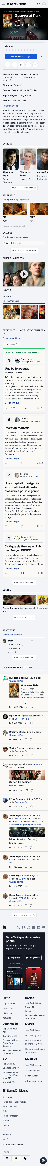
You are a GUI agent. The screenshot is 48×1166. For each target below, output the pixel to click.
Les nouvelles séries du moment (35, 1017)
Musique (31, 1059)
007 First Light (10, 1036)
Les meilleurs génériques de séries (25, 824)
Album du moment (34, 1081)
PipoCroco (14, 715)
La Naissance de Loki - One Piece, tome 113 (11, 1075)
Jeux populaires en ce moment (12, 1052)
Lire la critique (12, 403)
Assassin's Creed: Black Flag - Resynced (11, 1043)
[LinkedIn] (38, 928)
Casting (7, 143)
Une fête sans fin (11, 1068)
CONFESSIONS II (33, 1070)
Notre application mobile (14, 1102)
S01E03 (22, 898)
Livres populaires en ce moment (35, 1051)
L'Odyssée (7, 1013)
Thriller (33, 90)
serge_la (24, 418)
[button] (44, 4)
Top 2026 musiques (34, 1065)
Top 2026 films (10, 1003)
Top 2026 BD (9, 1063)
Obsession (8, 1008)
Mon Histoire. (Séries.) (29, 821)
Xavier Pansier (16, 748)
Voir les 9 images (11, 301)
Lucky (28, 1011)
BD (5, 1059)
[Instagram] (28, 928)
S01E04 (22, 878)
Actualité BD (9, 1082)
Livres (29, 1023)
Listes (7, 589)
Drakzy (13, 732)
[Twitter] (18, 928)
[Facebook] (23, 928)
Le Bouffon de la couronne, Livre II (34, 1042)
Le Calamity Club (33, 1035)
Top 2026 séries (33, 1003)
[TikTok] (33, 928)
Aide (5, 1111)
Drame (23, 11)
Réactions (9, 630)
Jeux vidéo (10, 1023)
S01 (18, 859)
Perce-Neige (26, 359)
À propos (7, 1097)
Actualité (7, 1018)
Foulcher (24, 474)
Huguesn (13, 678)
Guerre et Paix (33, 11)
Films (6, 998)
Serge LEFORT (27, 537)
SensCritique (7, 11)
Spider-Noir (30, 1007)
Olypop (13, 764)
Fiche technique (10, 105)
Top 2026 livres (32, 1030)
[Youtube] (43, 928)
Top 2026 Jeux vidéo (10, 1030)
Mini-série (24, 90)
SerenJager (15, 815)
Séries (16, 11)
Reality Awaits (31, 1075)
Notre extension (10, 1106)
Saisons (7, 232)
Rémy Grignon (16, 799)
